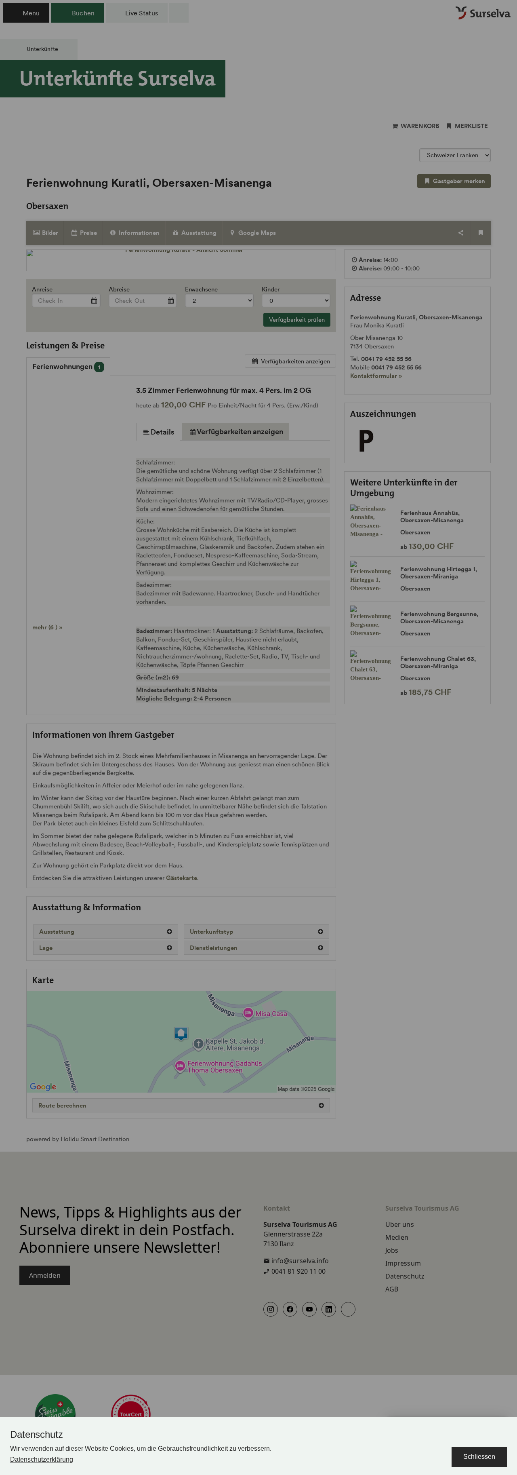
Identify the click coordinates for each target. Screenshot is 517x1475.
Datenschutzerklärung (41, 1459)
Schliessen (479, 1456)
